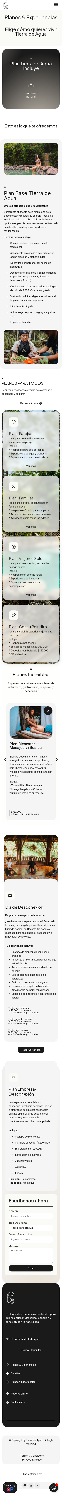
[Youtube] (25, 1485)
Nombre (14, 1211)
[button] (5, 759)
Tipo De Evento (18, 1222)
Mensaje (14, 1246)
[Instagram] (31, 1485)
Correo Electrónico (20, 1234)
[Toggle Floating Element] (53, 1487)
